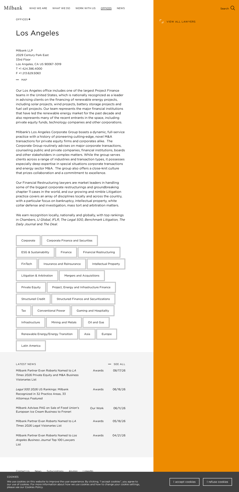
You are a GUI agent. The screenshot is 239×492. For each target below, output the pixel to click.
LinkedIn (88, 471)
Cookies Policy (34, 487)
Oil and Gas (96, 322)
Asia (87, 334)
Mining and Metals (63, 322)
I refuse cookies (217, 481)
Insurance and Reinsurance (62, 264)
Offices (106, 8)
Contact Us (23, 471)
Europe (107, 334)
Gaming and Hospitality (93, 310)
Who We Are (38, 8)
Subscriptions (55, 471)
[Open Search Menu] (233, 8)
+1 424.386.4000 (30, 68)
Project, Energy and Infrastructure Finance (81, 287)
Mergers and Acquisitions (81, 275)
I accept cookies (184, 481)
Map (24, 79)
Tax (23, 310)
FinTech (26, 264)
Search (224, 8)
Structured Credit (33, 299)
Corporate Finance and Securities (69, 240)
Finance (66, 252)
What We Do (61, 8)
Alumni (73, 471)
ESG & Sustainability (35, 252)
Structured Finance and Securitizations (83, 299)
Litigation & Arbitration (37, 275)
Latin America (30, 345)
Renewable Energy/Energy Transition (47, 334)
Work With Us (85, 8)
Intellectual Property (106, 264)
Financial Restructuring (99, 252)
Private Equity (31, 287)
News (38, 471)
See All (119, 364)
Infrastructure (30, 322)
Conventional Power (51, 310)
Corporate (28, 240)
